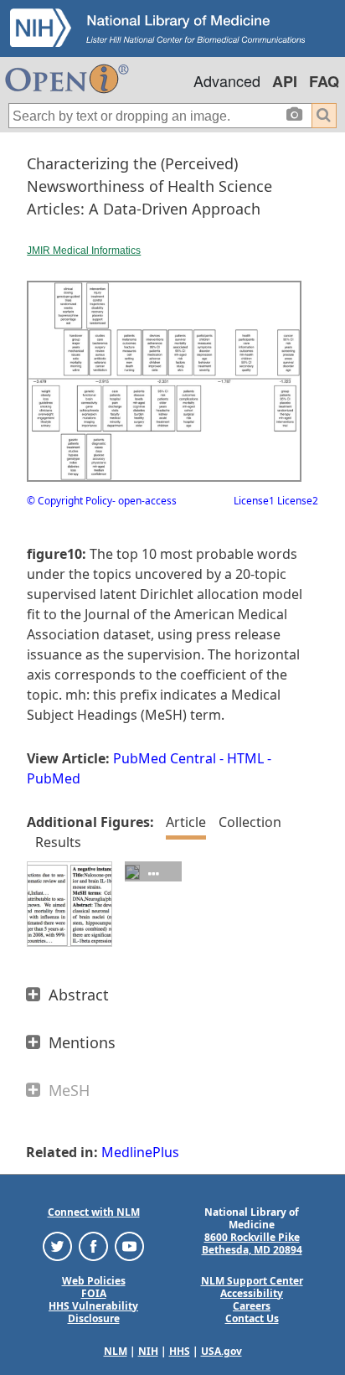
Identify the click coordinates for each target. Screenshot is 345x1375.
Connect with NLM (94, 1212)
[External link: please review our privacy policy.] (57, 1245)
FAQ (324, 81)
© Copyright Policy (69, 501)
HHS (179, 1351)
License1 (254, 501)
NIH (148, 1351)
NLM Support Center (252, 1281)
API (284, 81)
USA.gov (221, 1351)
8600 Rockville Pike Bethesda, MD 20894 (252, 1243)
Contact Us (252, 1318)
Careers (251, 1306)
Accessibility (251, 1293)
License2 (296, 501)
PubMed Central (164, 758)
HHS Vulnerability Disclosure (93, 1312)
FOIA (93, 1293)
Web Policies (94, 1281)
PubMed (53, 778)
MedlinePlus (140, 1152)
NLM (115, 1351)
